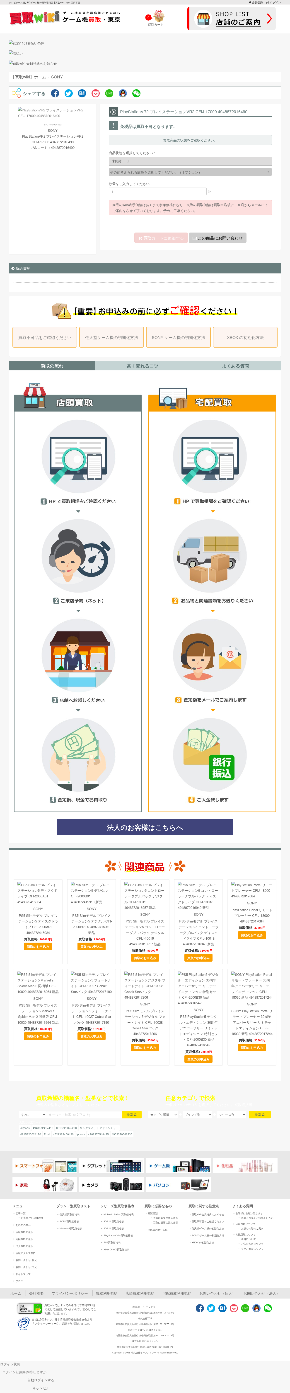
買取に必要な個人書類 (163, 1217)
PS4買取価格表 (112, 1242)
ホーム (15, 1293)
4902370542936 (122, 1134)
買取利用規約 (107, 1293)
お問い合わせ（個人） (217, 1293)
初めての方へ (23, 1225)
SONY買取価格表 (69, 1221)
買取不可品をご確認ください (44, 337)
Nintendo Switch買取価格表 (119, 1214)
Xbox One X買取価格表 (116, 1249)
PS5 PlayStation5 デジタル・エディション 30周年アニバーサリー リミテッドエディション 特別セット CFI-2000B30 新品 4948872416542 (198, 1030)
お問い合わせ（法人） (262, 1293)
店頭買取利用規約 (140, 1293)
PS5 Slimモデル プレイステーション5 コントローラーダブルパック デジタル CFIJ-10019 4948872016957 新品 (145, 932)
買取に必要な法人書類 (163, 1222)
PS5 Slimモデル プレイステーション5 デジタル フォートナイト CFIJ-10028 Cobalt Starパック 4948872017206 (145, 1022)
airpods (25, 1128)
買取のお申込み (38, 946)
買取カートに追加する (163, 238)
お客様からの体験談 (30, 1217)
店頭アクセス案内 (26, 1253)
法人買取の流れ (24, 1246)
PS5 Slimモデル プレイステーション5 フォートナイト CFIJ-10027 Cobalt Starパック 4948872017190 (92, 1014)
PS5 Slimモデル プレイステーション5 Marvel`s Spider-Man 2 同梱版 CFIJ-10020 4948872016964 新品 (38, 1014)
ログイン (275, 2)
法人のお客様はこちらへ (145, 827)
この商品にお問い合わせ (220, 238)
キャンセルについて (250, 1248)
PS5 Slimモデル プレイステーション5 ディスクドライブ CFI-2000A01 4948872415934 (38, 924)
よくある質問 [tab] (235, 365)
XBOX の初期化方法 (245, 337)
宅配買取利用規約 (176, 1293)
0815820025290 (66, 1128)
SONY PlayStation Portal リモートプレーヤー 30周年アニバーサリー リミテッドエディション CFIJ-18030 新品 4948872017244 (252, 1022)
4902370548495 (98, 1134)
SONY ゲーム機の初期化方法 (178, 337)
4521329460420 (63, 1134)
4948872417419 (43, 1128)
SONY (38, 908)
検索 (130, 1114)
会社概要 (36, 1293)
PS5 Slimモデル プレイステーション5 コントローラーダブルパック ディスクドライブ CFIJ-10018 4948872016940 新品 (199, 932)
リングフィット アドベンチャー (99, 1128)
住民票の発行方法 (158, 1229)
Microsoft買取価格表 (71, 1228)
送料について (246, 1238)
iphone (81, 1134)
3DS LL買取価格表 (114, 1221)
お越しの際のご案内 (250, 1228)
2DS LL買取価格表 (114, 1228)
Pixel (47, 1134)
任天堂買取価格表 (70, 1214)
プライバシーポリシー (70, 1293)
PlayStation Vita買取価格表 (118, 1235)
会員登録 (257, 2)
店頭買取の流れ (24, 1232)
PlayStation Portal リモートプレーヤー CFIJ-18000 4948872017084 (252, 915)
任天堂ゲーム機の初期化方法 (111, 337)
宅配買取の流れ (24, 1239)
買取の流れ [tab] (52, 365)
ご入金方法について (250, 1243)
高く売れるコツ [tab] (143, 365)
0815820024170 (30, 1134)
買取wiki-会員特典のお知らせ (208, 1214)
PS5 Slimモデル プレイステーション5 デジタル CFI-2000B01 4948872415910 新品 (91, 924)
